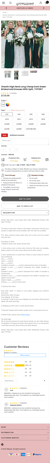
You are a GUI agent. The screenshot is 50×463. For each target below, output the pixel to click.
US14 (31, 119)
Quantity (4, 146)
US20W (31, 124)
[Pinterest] (2, 444)
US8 (43, 114)
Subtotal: (4, 155)
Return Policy (25, 314)
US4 (19, 114)
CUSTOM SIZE (31, 129)
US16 (43, 119)
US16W (6, 124)
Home (4, 12)
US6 (31, 114)
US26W (19, 129)
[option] (25, 8)
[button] (5, 93)
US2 (6, 114)
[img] (14, 388)
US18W (19, 124)
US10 (7, 119)
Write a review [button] (25, 355)
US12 (19, 119)
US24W (6, 129)
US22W (43, 124)
